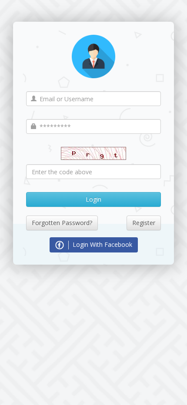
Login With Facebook (101, 244)
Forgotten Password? (62, 223)
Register (143, 223)
